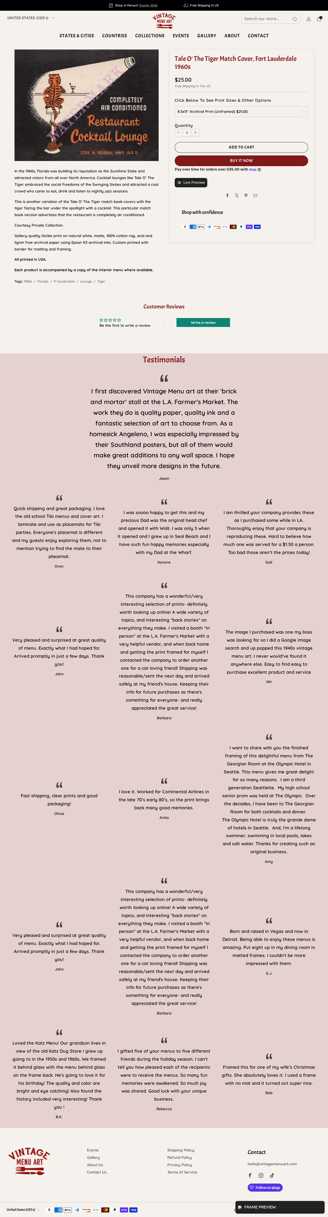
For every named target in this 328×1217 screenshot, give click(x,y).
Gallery (206, 36)
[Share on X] (237, 195)
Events (181, 36)
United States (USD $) (28, 18)
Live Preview (194, 182)
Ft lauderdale (64, 281)
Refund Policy (179, 1157)
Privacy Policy (179, 1164)
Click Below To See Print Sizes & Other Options (223, 100)
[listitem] (133, 5)
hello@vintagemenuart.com (272, 1163)
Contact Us (96, 1172)
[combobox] (270, 18)
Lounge (86, 281)
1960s (28, 281)
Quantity (184, 125)
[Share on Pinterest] (246, 195)
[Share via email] (255, 195)
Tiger (101, 281)
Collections (150, 36)
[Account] (308, 19)
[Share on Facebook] (227, 195)
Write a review (203, 322)
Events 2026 (148, 5)
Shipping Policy (180, 1150)
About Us (95, 1164)
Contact (258, 36)
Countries (114, 36)
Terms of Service (182, 1172)
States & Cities (77, 36)
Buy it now (241, 160)
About (232, 36)
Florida (42, 281)
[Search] (295, 19)
